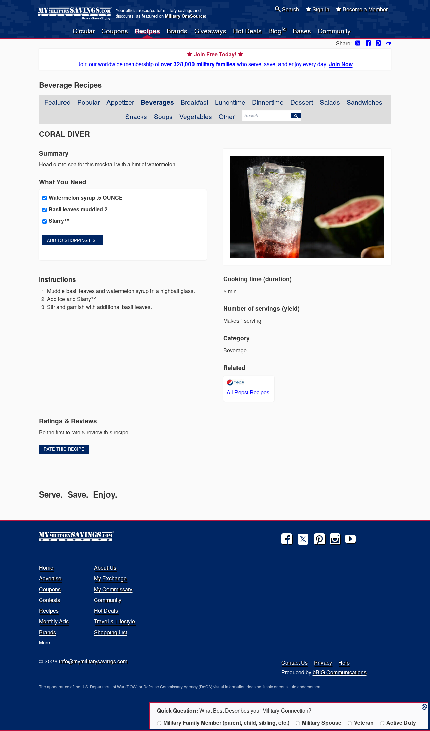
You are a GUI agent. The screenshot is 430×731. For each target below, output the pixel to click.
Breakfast (194, 101)
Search (290, 9)
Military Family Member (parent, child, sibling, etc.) (226, 722)
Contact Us (294, 662)
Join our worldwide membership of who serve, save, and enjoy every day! (215, 59)
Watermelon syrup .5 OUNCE (86, 197)
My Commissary (113, 589)
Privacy (323, 662)
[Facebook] (286, 539)
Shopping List (110, 632)
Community (334, 30)
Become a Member (364, 9)
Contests (49, 600)
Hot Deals (247, 30)
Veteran (364, 722)
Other (227, 116)
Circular (84, 30)
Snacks (136, 116)
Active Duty (401, 722)
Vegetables (195, 116)
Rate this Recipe (64, 449)
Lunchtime (230, 101)
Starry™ (59, 220)
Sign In (320, 9)
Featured (57, 101)
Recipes (147, 30)
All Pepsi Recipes (248, 392)
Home (46, 567)
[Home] (76, 13)
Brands (177, 30)
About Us (105, 567)
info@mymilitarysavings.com (93, 661)
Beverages (157, 102)
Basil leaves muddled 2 (78, 209)
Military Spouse (321, 722)
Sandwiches (364, 101)
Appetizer (120, 101)
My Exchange (110, 578)
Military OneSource (185, 16)
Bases (302, 30)
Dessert (301, 101)
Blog (275, 30)
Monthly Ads (54, 621)
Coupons (114, 30)
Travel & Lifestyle (114, 621)
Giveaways (210, 30)
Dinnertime (268, 101)
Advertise (50, 578)
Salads (330, 101)
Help (344, 662)
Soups (163, 116)
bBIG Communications (340, 672)
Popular (88, 101)
